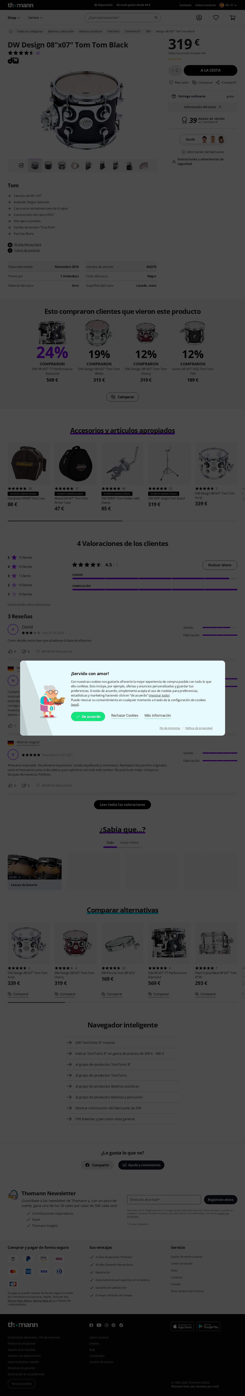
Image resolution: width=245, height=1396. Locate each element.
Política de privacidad (198, 728)
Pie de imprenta (170, 728)
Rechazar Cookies (124, 715)
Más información (158, 715)
